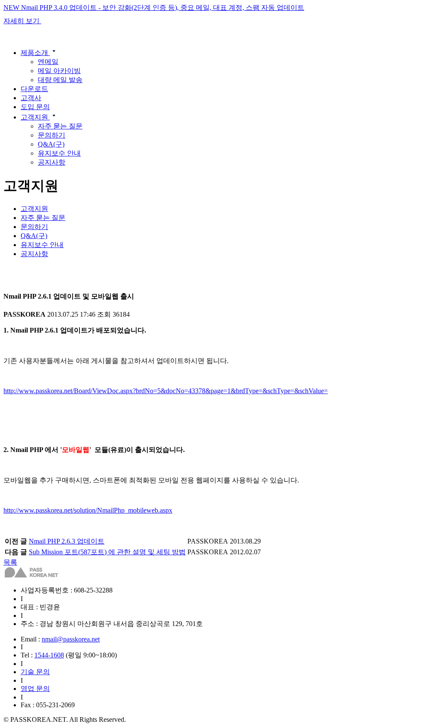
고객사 (31, 97)
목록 (10, 562)
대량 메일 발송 (60, 79)
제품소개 (35, 52)
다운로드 (34, 88)
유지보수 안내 (59, 153)
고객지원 (35, 117)
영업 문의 (35, 688)
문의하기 (51, 135)
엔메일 (48, 61)
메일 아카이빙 (59, 70)
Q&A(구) (51, 144)
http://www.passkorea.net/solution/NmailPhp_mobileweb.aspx (87, 510)
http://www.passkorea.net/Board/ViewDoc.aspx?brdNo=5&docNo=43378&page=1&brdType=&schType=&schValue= (165, 390)
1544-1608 (49, 655)
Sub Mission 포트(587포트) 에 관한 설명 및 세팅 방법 (107, 552)
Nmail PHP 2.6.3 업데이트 (66, 541)
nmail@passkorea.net (71, 639)
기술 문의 (35, 671)
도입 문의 (35, 106)
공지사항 (51, 162)
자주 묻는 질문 (60, 126)
